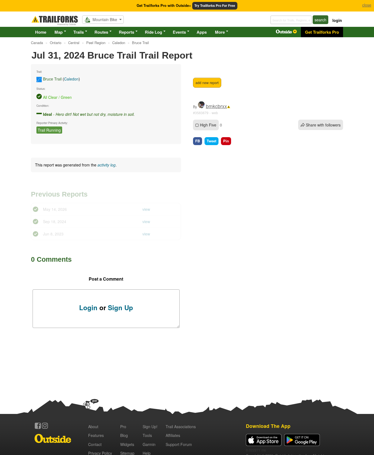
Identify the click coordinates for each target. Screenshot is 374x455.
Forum (179, 444)
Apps (202, 32)
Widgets (127, 444)
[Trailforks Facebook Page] (38, 425)
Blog (124, 435)
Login (88, 307)
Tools (147, 435)
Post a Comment (106, 279)
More (220, 32)
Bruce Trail (52, 79)
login (337, 20)
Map (58, 32)
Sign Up (120, 307)
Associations (181, 426)
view (146, 209)
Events (179, 32)
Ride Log (153, 32)
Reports (126, 32)
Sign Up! (150, 426)
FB (197, 140)
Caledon (71, 79)
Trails (78, 32)
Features (96, 435)
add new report (207, 82)
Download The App (268, 425)
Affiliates (173, 435)
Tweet (211, 140)
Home (40, 32)
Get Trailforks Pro (322, 32)
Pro (123, 426)
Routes (101, 32)
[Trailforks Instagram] (45, 425)
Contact (95, 444)
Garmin (149, 444)
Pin (226, 140)
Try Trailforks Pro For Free (214, 5)
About (93, 426)
